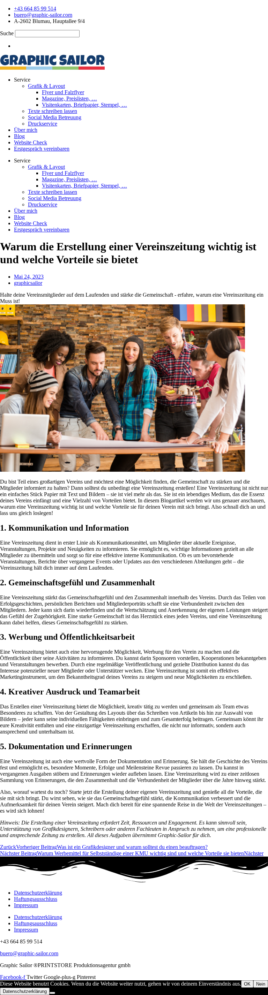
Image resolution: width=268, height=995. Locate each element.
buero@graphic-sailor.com (29, 953)
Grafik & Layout (46, 86)
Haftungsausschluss (35, 899)
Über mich (25, 130)
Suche (7, 33)
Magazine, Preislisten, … (69, 98)
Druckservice (42, 124)
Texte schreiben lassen (52, 111)
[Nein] (52, 993)
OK (247, 984)
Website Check (30, 142)
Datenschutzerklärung (38, 893)
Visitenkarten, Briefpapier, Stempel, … (84, 105)
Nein (260, 984)
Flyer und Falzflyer (63, 92)
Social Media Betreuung (54, 117)
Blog (19, 136)
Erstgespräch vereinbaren (41, 149)
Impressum (26, 905)
